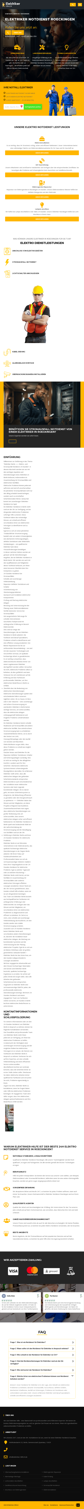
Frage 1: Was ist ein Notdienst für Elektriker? (28, 1342)
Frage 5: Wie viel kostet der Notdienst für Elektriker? (31, 1370)
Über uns (18, 33)
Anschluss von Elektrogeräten (27, 251)
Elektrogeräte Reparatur (52, 1472)
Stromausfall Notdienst (24, 262)
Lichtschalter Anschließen (25, 273)
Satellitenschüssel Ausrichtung (15, 1485)
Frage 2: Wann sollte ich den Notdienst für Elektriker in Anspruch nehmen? (39, 1348)
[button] (40, 1320)
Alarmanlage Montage (23, 363)
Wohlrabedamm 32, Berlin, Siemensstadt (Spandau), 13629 (30, 1442)
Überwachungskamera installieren (17, 1472)
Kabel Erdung (18, 352)
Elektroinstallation (50, 1490)
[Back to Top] (78, 1505)
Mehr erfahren (42, 153)
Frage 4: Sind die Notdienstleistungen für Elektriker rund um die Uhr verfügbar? (36, 1362)
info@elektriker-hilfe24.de (18, 1457)
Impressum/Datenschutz (66, 1505)
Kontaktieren (54, 1505)
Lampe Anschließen (50, 1481)
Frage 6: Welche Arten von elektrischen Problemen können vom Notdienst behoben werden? (39, 1377)
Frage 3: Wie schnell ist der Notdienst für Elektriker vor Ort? (33, 1355)
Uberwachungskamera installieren (29, 374)
